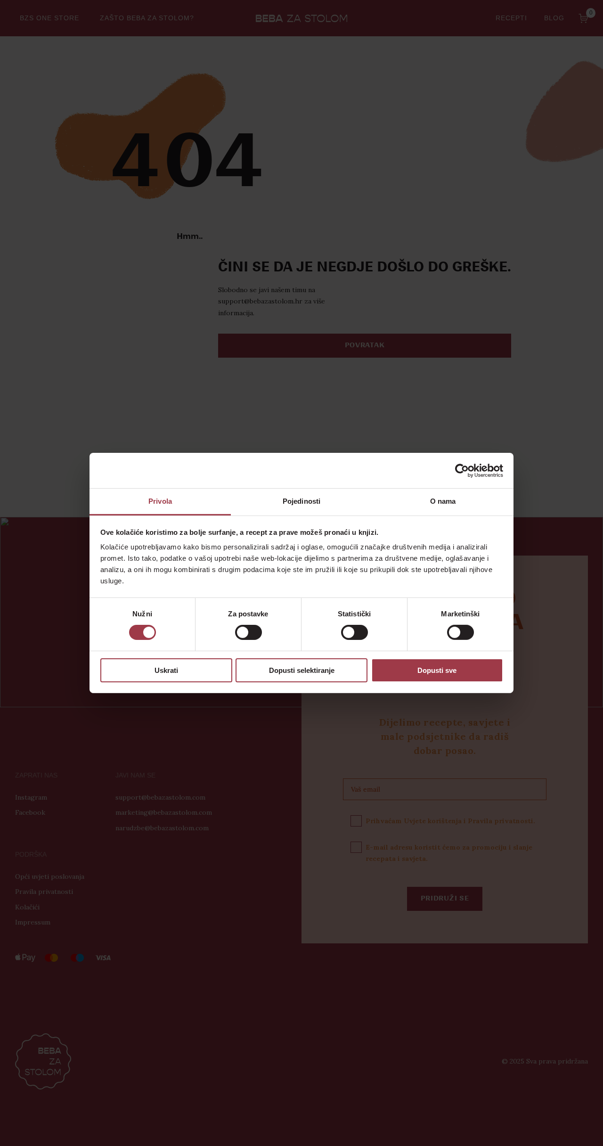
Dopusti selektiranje (301, 670)
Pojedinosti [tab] (301, 501)
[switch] (248, 632)
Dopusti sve (436, 670)
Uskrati (166, 670)
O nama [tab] (443, 501)
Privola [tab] (160, 501)
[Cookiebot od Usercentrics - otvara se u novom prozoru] (462, 470)
